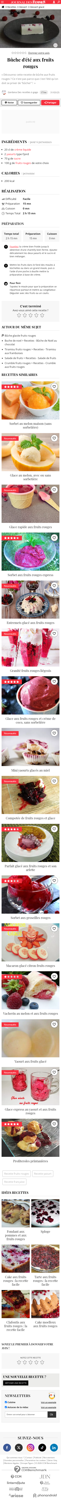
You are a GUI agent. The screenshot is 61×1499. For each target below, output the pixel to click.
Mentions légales (11, 1463)
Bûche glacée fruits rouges (20, 335)
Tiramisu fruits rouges (18, 349)
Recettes (11, 6)
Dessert (23, 6)
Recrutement (49, 1458)
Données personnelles (14, 1460)
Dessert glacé (37, 6)
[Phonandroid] (44, 1495)
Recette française (14, 1182)
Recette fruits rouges (16, 1173)
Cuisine (11, 1402)
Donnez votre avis (39, 53)
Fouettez (14, 246)
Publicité (37, 1458)
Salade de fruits (14, 358)
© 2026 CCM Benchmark (46, 1463)
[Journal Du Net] (44, 1477)
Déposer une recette (16, 1383)
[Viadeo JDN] (44, 1489)
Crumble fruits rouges (18, 363)
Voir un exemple (48, 1402)
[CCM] (16, 1477)
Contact (28, 1458)
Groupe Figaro (27, 1463)
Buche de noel (13, 340)
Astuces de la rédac (17, 1407)
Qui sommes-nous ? (15, 1458)
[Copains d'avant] (16, 1489)
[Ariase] (16, 1495)
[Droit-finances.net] (44, 1483)
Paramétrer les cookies (36, 1460)
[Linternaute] (16, 1483)
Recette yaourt (42, 1173)
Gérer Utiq (52, 1460)
